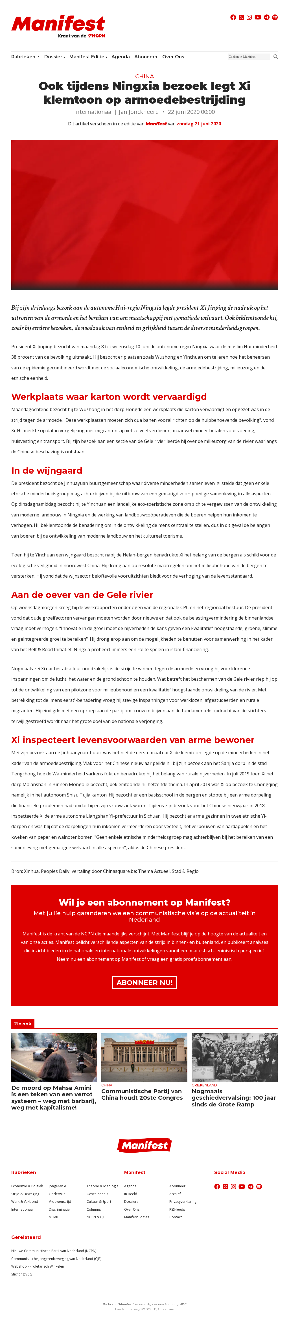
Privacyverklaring (182, 1201)
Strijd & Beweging (25, 1194)
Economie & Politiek (27, 1186)
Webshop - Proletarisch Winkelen (37, 1266)
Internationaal (22, 1209)
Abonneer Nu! (145, 983)
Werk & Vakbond (24, 1201)
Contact (175, 1217)
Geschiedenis (97, 1194)
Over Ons (131, 1209)
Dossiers (54, 56)
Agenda (120, 56)
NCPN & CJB (96, 1217)
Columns (94, 1209)
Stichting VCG (21, 1274)
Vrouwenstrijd (60, 1201)
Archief (175, 1194)
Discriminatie (59, 1209)
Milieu (53, 1217)
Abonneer (146, 56)
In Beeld (130, 1194)
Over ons (173, 56)
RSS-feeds (177, 1209)
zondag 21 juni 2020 (199, 124)
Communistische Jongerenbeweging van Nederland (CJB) (56, 1258)
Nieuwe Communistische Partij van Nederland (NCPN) (53, 1250)
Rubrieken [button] (23, 56)
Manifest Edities (88, 56)
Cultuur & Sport (99, 1201)
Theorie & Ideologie (103, 1186)
